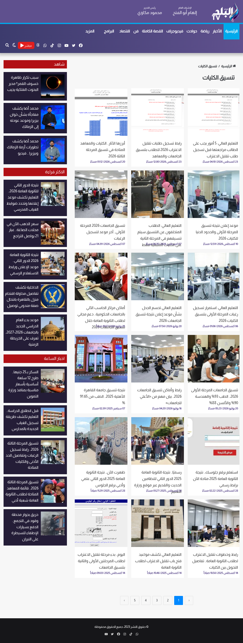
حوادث (192, 31)
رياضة (205, 31)
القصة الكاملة (152, 31)
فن (136, 31)
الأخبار (217, 31)
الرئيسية (231, 31)
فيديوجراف (174, 31)
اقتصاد (124, 31)
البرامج (109, 31)
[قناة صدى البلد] (225, 12)
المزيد (89, 31)
